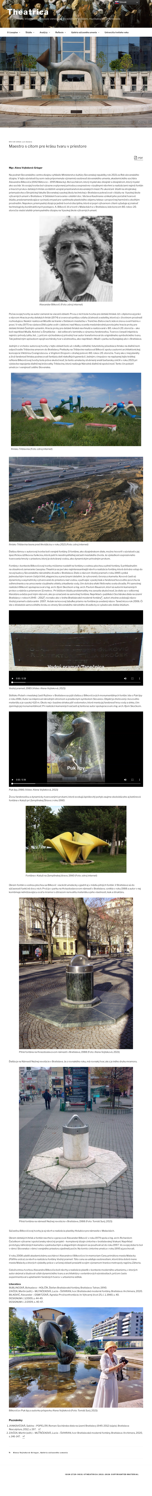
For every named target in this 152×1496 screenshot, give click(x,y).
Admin (29, 142)
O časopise (12, 32)
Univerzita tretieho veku (117, 32)
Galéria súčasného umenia (84, 32)
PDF (140, 158)
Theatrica (28, 12)
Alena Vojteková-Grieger (26, 1453)
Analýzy (44, 32)
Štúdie (29, 32)
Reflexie (59, 32)
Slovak (122, 2)
